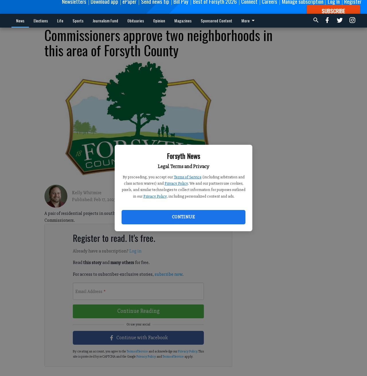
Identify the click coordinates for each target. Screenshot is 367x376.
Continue (183, 217)
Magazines (183, 21)
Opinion (159, 21)
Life (60, 21)
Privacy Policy (176, 183)
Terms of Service (188, 177)
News (20, 21)
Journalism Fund (105, 21)
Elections (41, 21)
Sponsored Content (216, 21)
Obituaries (135, 21)
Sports (78, 21)
